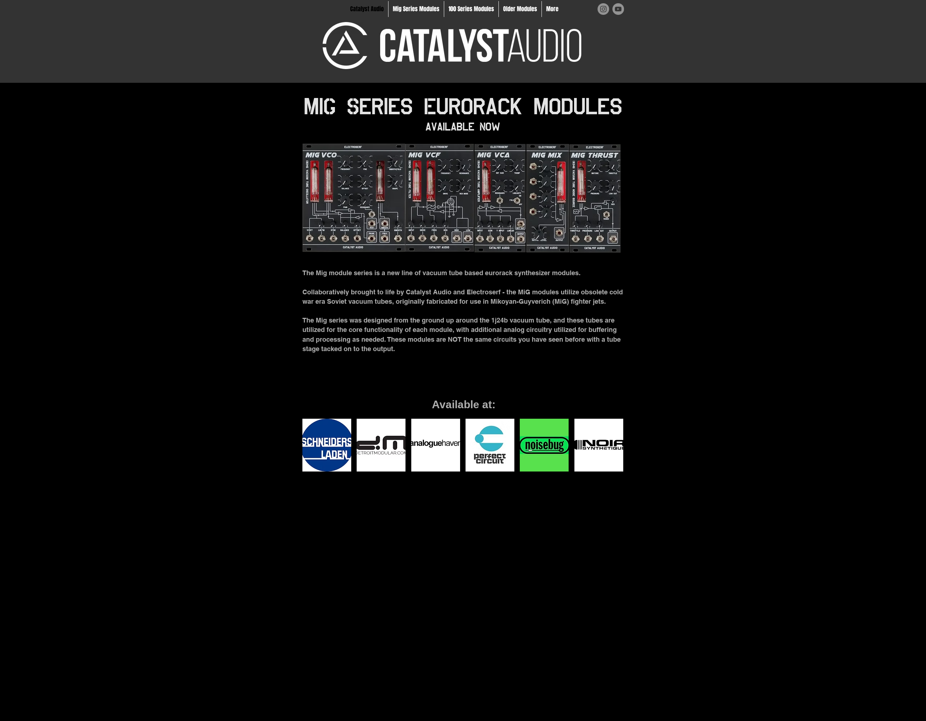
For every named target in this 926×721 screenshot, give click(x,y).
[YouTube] (618, 9)
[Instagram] (603, 9)
